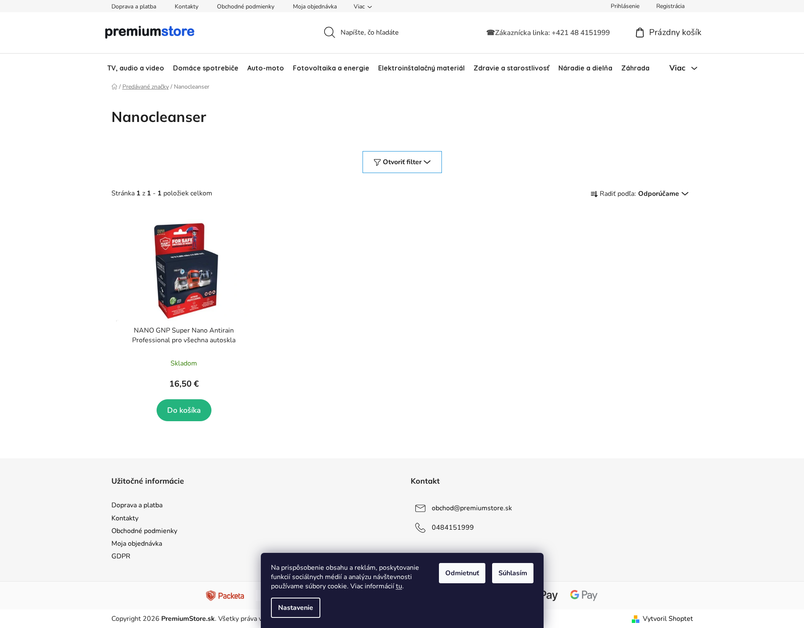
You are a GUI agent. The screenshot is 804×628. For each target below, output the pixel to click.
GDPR (120, 556)
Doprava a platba (133, 7)
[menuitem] (135, 68)
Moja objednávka (315, 7)
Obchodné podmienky (245, 7)
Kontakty (186, 7)
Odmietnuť (462, 573)
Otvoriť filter (402, 162)
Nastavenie (295, 607)
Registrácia (670, 6)
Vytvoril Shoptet (668, 618)
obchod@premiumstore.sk (472, 508)
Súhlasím (512, 573)
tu (399, 586)
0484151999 (453, 527)
